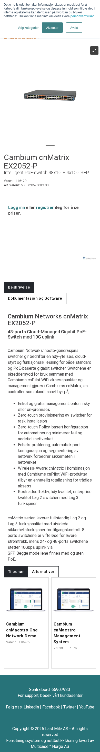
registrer (45, 207)
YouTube (86, 707)
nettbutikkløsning (62, 740)
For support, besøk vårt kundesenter (50, 695)
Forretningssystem (23, 740)
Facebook (51, 707)
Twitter (69, 707)
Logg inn (16, 207)
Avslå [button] (74, 27)
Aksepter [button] (52, 27)
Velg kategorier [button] (28, 27)
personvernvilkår (82, 16)
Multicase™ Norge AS (50, 746)
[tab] (19, 287)
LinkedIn (31, 707)
